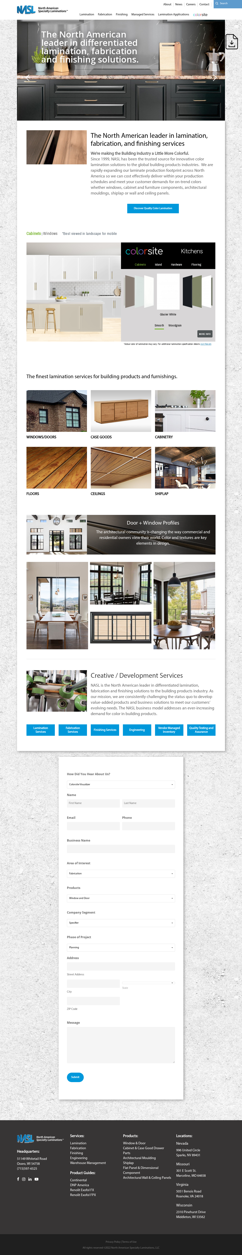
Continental (78, 1180)
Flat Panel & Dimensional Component (140, 1170)
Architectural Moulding (139, 1158)
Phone (127, 818)
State (125, 988)
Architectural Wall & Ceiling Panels (147, 1178)
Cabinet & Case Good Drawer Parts (143, 1151)
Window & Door (134, 1143)
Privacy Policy (113, 1242)
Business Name (78, 840)
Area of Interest (78, 863)
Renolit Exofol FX (82, 1190)
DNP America (79, 1185)
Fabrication (78, 1148)
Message (73, 1022)
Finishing (76, 1153)
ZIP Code (72, 1009)
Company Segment (81, 912)
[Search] (216, 3)
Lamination (78, 1143)
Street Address (75, 974)
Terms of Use (129, 1242)
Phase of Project (79, 937)
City (69, 992)
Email (71, 818)
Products (73, 888)
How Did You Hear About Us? (88, 774)
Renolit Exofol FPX (83, 1195)
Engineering (78, 1158)
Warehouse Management (88, 1163)
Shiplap (128, 1163)
